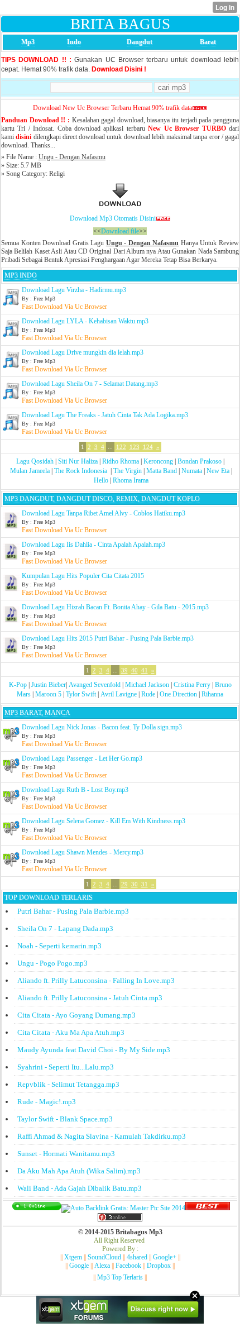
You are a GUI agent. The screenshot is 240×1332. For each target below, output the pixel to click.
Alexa (102, 1265)
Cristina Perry (192, 685)
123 (134, 446)
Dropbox (159, 1265)
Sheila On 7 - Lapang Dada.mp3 (65, 928)
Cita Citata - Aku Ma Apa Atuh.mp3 (70, 1032)
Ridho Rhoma (120, 461)
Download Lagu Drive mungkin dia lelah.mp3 (82, 352)
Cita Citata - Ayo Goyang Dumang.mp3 (76, 1015)
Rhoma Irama (130, 480)
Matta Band (161, 471)
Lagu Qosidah (35, 461)
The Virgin (127, 471)
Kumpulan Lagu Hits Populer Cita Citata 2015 (83, 576)
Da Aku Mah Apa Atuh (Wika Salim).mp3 (79, 1171)
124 (148, 446)
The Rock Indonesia (81, 471)
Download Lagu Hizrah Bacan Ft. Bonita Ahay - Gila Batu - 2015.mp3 (115, 607)
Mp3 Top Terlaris (120, 1277)
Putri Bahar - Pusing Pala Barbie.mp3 (73, 911)
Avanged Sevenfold (95, 685)
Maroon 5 (48, 694)
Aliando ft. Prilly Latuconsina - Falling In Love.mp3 (96, 980)
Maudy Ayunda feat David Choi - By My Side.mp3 (93, 1049)
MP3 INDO (20, 275)
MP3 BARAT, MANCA (37, 713)
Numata (191, 471)
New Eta (218, 471)
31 (144, 884)
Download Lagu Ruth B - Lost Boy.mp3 (75, 790)
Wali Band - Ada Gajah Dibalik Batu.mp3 (79, 1188)
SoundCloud (104, 1257)
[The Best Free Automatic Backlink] (207, 1208)
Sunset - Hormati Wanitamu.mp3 (66, 1153)
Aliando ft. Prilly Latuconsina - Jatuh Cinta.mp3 (89, 998)
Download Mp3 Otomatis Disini (113, 218)
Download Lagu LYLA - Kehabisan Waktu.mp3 (85, 321)
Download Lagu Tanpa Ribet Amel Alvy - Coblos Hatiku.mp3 (103, 513)
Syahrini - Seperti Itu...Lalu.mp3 (65, 1067)
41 (144, 670)
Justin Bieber (48, 685)
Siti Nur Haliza (78, 461)
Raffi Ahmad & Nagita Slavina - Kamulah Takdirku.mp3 (101, 1136)
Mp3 (28, 42)
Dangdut (139, 42)
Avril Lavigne (118, 694)
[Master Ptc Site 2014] (123, 1208)
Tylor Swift (81, 694)
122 (121, 446)
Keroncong (158, 461)
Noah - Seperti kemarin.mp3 (59, 946)
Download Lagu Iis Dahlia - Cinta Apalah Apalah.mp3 (93, 544)
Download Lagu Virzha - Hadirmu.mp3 (74, 290)
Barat (208, 42)
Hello (101, 480)
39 (124, 670)
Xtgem (73, 1257)
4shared (137, 1257)
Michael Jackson (147, 685)
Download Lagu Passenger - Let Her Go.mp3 (82, 758)
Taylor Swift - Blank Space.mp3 (65, 1119)
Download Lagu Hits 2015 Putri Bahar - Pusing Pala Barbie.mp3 (108, 638)
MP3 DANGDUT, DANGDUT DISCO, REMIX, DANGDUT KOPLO (102, 499)
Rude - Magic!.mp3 (46, 1101)
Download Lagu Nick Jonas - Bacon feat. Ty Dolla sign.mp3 (102, 727)
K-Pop (18, 685)
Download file (120, 231)
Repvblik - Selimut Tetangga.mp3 (68, 1084)
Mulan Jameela (30, 471)
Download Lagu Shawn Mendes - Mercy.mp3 (82, 852)
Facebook (128, 1265)
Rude (148, 694)
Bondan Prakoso (199, 461)
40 (134, 670)
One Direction (178, 694)
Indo (74, 42)
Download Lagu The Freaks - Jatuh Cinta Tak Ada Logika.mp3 (105, 415)
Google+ (164, 1257)
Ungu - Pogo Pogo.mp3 (52, 963)
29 (124, 884)
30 (134, 884)
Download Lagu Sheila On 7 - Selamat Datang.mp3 (90, 384)
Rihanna (212, 694)
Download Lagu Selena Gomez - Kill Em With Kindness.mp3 (103, 821)
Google (79, 1265)
